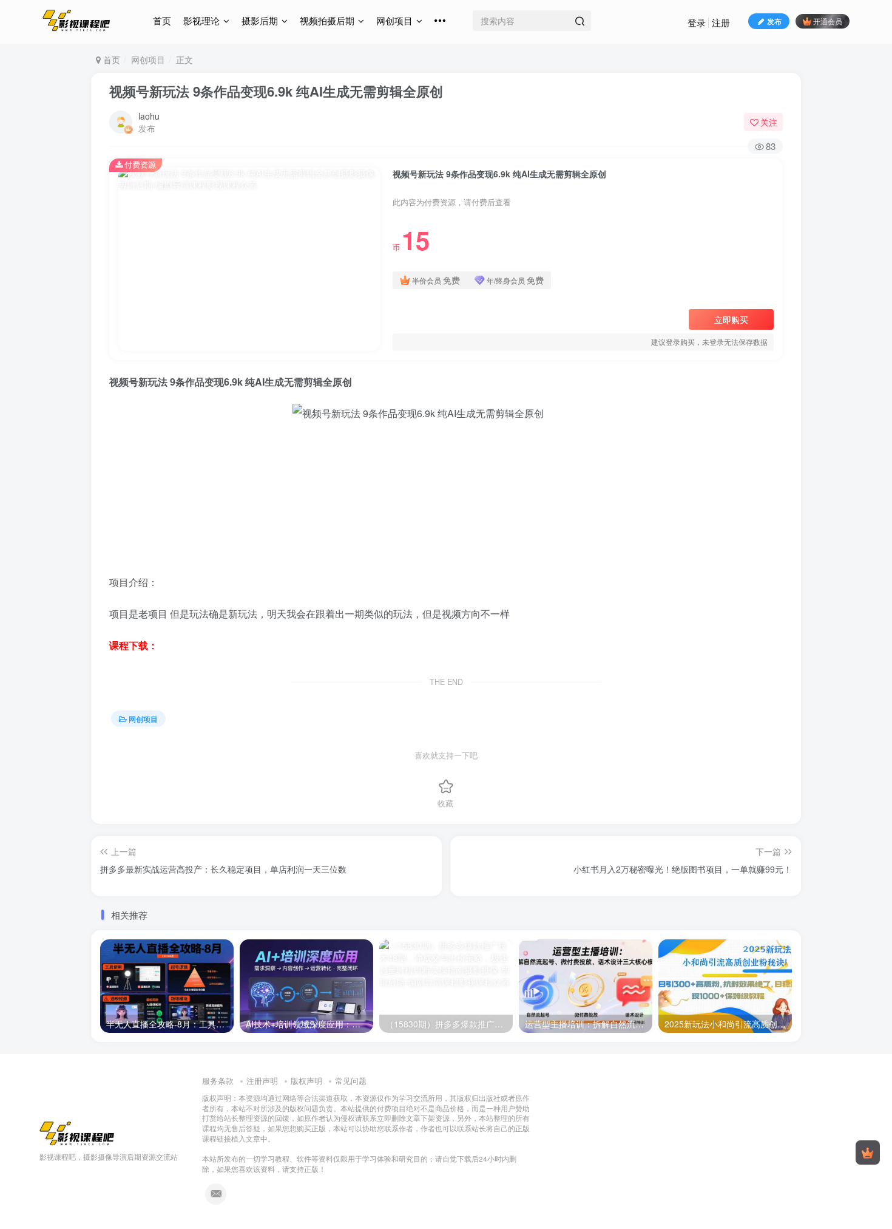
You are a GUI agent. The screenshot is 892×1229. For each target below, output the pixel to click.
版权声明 (306, 1080)
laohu (149, 116)
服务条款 (218, 1080)
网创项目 (394, 20)
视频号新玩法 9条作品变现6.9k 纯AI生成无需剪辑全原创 (276, 91)
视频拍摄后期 (327, 20)
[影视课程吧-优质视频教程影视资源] (77, 1132)
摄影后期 (260, 20)
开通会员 (827, 21)
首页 (162, 20)
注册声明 (262, 1080)
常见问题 (351, 1080)
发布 (774, 21)
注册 (721, 22)
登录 (697, 22)
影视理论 (201, 20)
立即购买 (731, 319)
